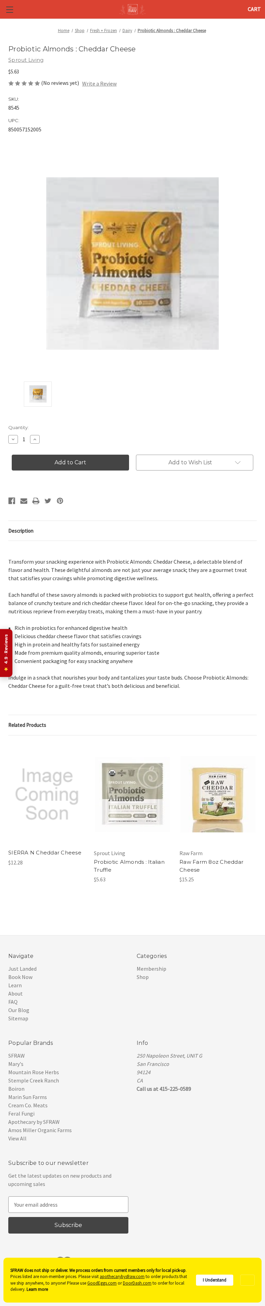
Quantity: (18, 427)
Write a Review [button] (99, 83)
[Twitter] (48, 500)
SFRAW (16, 1055)
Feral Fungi (21, 1113)
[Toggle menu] (9, 9)
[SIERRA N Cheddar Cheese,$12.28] (47, 794)
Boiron (16, 1088)
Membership (151, 968)
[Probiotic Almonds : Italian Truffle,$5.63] (132, 794)
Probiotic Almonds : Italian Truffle (129, 866)
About (15, 993)
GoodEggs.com (102, 1283)
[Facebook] (11, 500)
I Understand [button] (214, 1280)
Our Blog (18, 1010)
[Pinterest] (60, 500)
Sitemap (18, 1018)
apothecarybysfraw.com (122, 1276)
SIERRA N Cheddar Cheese (44, 852)
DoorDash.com (137, 1283)
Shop (143, 976)
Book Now (20, 976)
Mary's (15, 1063)
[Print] (35, 500)
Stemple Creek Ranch (33, 1080)
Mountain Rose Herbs (33, 1072)
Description (20, 530)
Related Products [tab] (27, 725)
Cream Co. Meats (28, 1105)
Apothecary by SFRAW (34, 1121)
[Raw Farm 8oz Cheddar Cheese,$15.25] (218, 794)
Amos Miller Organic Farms (40, 1130)
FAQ (13, 1001)
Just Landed (22, 968)
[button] (247, 1280)
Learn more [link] (37, 1289)
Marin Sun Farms (27, 1097)
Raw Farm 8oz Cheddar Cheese (211, 866)
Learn (15, 985)
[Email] (23, 500)
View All (17, 1138)
